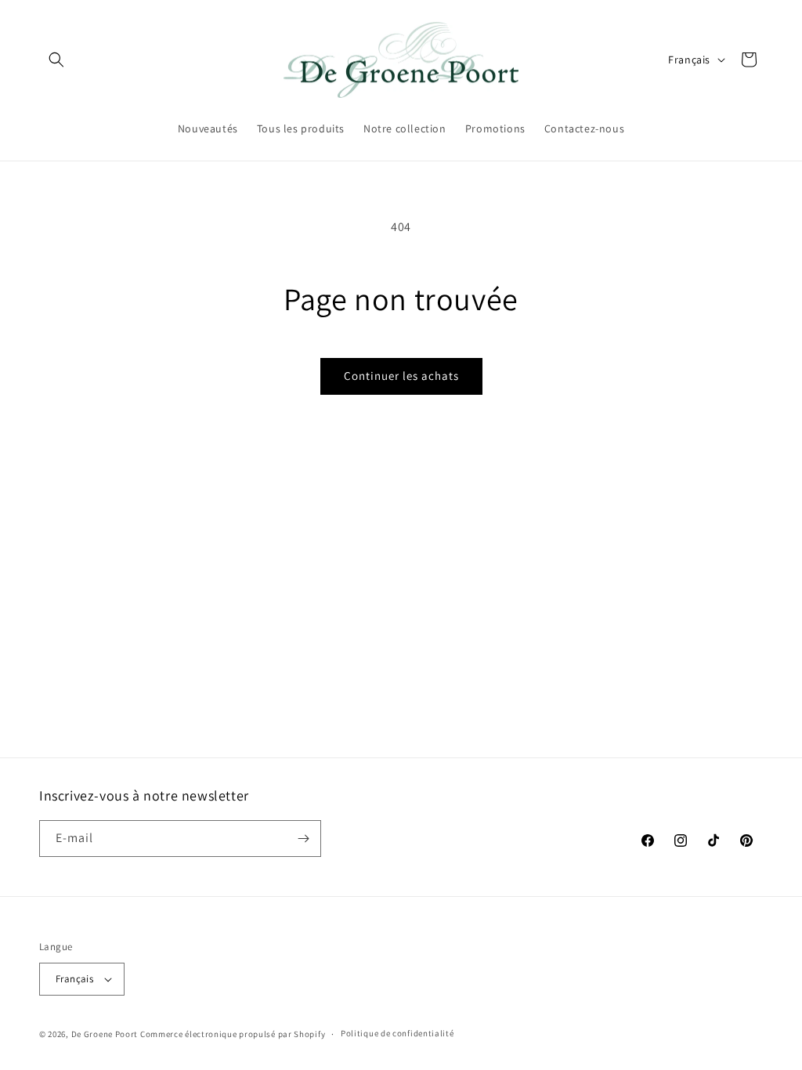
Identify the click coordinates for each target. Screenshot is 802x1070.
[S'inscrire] (303, 838)
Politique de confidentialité (397, 1033)
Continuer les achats (401, 375)
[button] (56, 59)
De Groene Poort (105, 1033)
